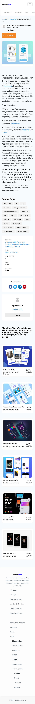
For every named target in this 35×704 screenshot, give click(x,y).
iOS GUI (6, 219)
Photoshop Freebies (17, 623)
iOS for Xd (17, 219)
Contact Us (16, 650)
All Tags (13, 595)
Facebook (17, 683)
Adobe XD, (14, 252)
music (6, 223)
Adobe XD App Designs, (20, 244)
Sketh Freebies (15, 609)
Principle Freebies (16, 613)
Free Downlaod (9, 35)
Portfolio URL (17, 309)
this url (4, 132)
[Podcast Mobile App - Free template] (17, 434)
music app (16, 223)
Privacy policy (18, 669)
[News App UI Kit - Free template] (17, 360)
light (27, 219)
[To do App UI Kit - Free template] (17, 507)
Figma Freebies (16, 599)
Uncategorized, (11, 242)
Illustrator (13, 627)
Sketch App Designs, (12, 246)
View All (17, 315)
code (12, 636)
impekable (15, 123)
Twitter (16, 678)
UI (16, 204)
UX (23, 204)
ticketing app (8, 231)
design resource (19, 208)
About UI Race (17, 646)
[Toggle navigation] (30, 4)
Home (4, 19)
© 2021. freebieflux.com (17, 700)
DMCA (14, 655)
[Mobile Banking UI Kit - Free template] (17, 470)
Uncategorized (12, 19)
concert (6, 208)
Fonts (12, 632)
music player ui (22, 227)
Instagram (17, 687)
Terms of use (17, 664)
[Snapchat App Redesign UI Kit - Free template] (17, 397)
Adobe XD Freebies (17, 604)
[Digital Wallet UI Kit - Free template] (17, 544)
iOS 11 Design (24, 215)
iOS (5, 215)
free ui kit (25, 212)
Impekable (10, 30)
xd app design (22, 231)
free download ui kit (10, 212)
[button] (5, 55)
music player (8, 227)
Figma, (7, 252)
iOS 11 (13, 215)
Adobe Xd (8, 86)
